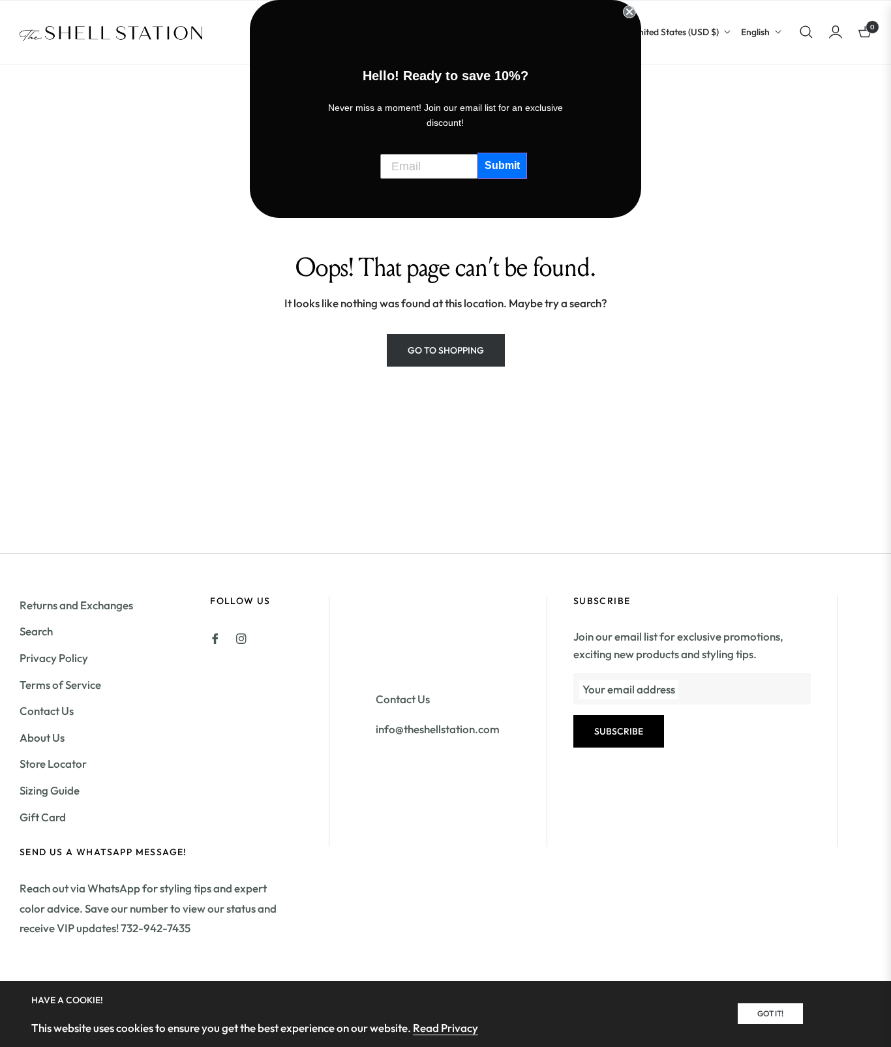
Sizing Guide (50, 790)
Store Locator (53, 763)
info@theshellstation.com (438, 729)
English (755, 32)
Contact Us (47, 711)
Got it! (770, 1013)
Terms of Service (60, 684)
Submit (502, 165)
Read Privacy (445, 1028)
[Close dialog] (629, 11)
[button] (806, 32)
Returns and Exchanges (76, 605)
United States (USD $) (675, 32)
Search (36, 631)
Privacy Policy (54, 658)
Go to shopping (446, 350)
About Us (42, 737)
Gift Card (43, 817)
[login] (836, 32)
